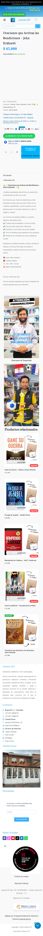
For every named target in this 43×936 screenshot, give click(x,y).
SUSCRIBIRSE (21, 819)
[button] (4, 20)
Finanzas (12, 104)
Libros (29, 104)
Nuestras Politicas (21, 883)
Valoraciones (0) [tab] (9, 180)
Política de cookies (21, 877)
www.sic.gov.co (25, 919)
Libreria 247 (24, 19)
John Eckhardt (13, 110)
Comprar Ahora (31, 156)
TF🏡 (33, 104)
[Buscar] (37, 26)
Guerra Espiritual (21, 104)
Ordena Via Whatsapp (20, 136)
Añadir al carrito (30, 149)
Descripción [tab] (7, 175)
